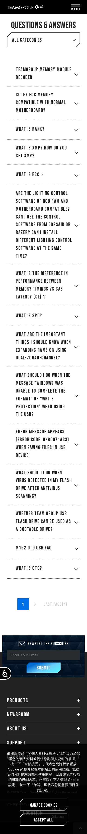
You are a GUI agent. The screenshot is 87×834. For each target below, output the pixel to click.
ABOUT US (17, 728)
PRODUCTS (17, 700)
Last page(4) (55, 604)
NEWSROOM (18, 714)
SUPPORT (16, 742)
